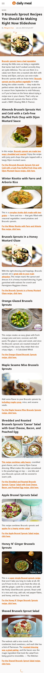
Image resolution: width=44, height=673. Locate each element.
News (4, 10)
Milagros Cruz (9, 28)
